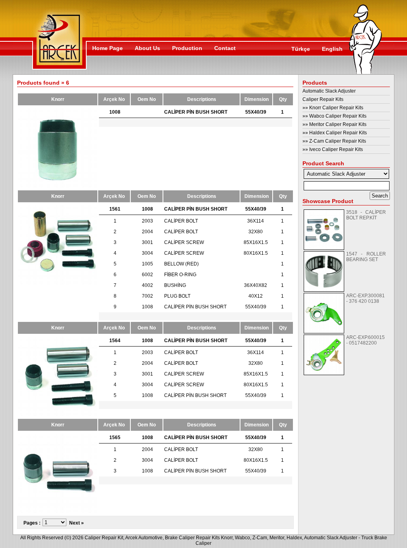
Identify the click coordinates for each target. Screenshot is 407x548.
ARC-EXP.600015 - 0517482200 (365, 340)
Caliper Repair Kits (322, 99)
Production (187, 48)
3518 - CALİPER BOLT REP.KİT (366, 215)
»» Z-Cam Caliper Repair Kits (334, 141)
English (332, 49)
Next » (76, 523)
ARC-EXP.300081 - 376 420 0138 (365, 298)
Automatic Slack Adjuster (329, 91)
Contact (225, 48)
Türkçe (300, 49)
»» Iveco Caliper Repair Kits (332, 149)
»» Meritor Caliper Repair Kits (334, 124)
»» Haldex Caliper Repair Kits (334, 133)
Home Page (107, 48)
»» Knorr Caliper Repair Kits (332, 107)
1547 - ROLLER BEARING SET (366, 256)
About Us (147, 48)
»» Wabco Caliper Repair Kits (334, 116)
